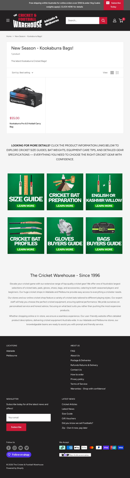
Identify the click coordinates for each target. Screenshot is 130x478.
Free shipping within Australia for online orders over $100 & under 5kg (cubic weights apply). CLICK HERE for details (64, 5)
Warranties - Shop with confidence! (88, 388)
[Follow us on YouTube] (20, 448)
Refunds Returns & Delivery (84, 365)
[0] (121, 20)
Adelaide (10, 351)
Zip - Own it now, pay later (75, 428)
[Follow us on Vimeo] (26, 448)
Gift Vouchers (69, 418)
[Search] (103, 20)
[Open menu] (8, 20)
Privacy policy (77, 379)
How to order (77, 374)
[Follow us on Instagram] (14, 448)
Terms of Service (79, 384)
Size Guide (67, 413)
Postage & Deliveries (81, 360)
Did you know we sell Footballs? (77, 423)
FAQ (73, 351)
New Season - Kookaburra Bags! (28, 36)
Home (9, 36)
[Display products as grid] (112, 72)
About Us (75, 355)
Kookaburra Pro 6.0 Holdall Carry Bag (25, 125)
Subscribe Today (115, 5)
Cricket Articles (69, 404)
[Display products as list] (117, 72)
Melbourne (11, 355)
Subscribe (16, 427)
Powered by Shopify (14, 468)
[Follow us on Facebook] (8, 448)
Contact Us (76, 369)
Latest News (68, 409)
